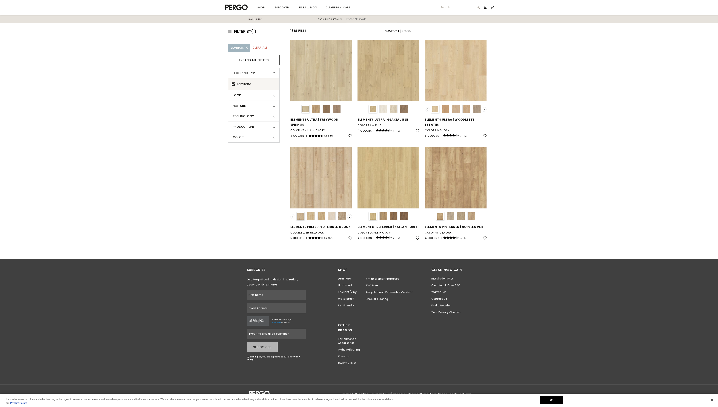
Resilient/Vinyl (347, 292)
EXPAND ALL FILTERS (254, 60)
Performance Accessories (347, 341)
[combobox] (460, 7)
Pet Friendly (346, 305)
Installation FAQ (442, 278)
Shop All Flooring (377, 299)
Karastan (344, 356)
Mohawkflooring (349, 349)
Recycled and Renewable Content (389, 292)
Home (251, 19)
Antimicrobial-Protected (382, 279)
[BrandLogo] (237, 7)
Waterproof (346, 299)
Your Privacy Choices (446, 312)
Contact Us (439, 299)
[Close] (712, 400)
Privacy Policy (18, 403)
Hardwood (345, 285)
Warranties (439, 292)
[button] (253, 73)
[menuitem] (460, 7)
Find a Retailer (441, 305)
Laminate (244, 84)
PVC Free (372, 285)
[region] (359, 400)
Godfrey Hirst (347, 363)
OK (551, 400)
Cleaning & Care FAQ (446, 285)
